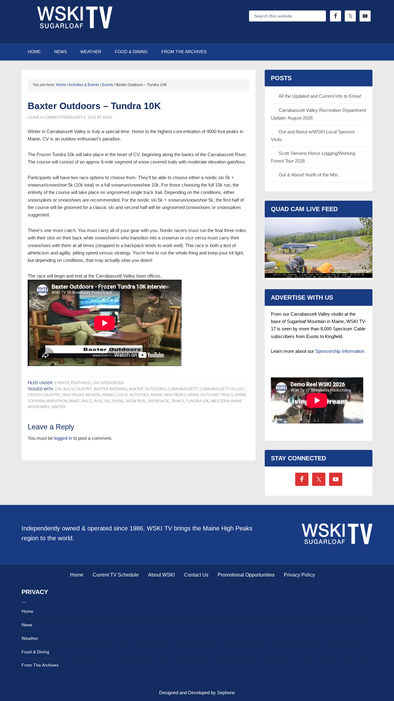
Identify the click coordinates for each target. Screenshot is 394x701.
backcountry (77, 389)
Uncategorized (108, 383)
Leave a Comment (45, 117)
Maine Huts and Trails (210, 395)
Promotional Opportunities (246, 574)
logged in (63, 438)
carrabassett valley (221, 389)
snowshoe (158, 401)
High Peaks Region (81, 395)
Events (61, 383)
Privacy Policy (299, 574)
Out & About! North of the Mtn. (309, 174)
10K (58, 389)
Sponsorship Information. (340, 351)
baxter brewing (110, 389)
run (98, 401)
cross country (44, 395)
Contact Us (196, 574)
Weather (30, 638)
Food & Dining (35, 651)
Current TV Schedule (116, 574)
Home (76, 574)
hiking (108, 395)
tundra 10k (197, 401)
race (87, 401)
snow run (135, 401)
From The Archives (40, 665)
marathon (56, 401)
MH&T (74, 401)
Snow (117, 401)
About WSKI (161, 574)
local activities (132, 395)
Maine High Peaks (168, 395)
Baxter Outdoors (147, 389)
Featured (81, 383)
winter (58, 407)
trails (177, 401)
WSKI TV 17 (73, 21)
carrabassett (183, 389)
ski (107, 401)
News (27, 624)
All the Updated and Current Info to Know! (320, 96)
